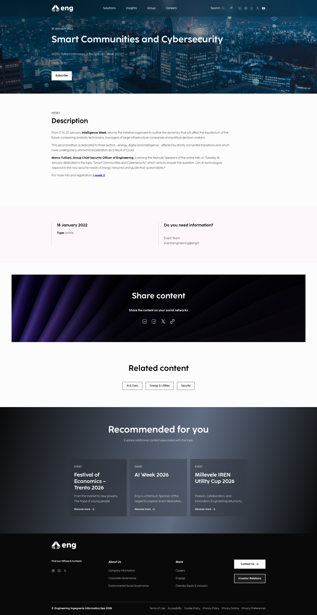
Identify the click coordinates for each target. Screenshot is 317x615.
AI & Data (132, 385)
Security (186, 385)
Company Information (121, 570)
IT (231, 8)
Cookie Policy (192, 608)
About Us (114, 562)
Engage (180, 578)
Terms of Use (157, 608)
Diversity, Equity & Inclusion (191, 586)
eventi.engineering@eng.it (181, 243)
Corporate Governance (122, 578)
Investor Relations (249, 578)
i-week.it (99, 175)
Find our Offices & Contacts (67, 561)
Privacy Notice (230, 608)
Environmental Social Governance (128, 586)
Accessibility (175, 608)
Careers (180, 570)
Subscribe (61, 75)
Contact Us (247, 564)
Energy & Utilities (160, 385)
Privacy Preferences (253, 608)
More (179, 562)
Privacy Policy (211, 608)
